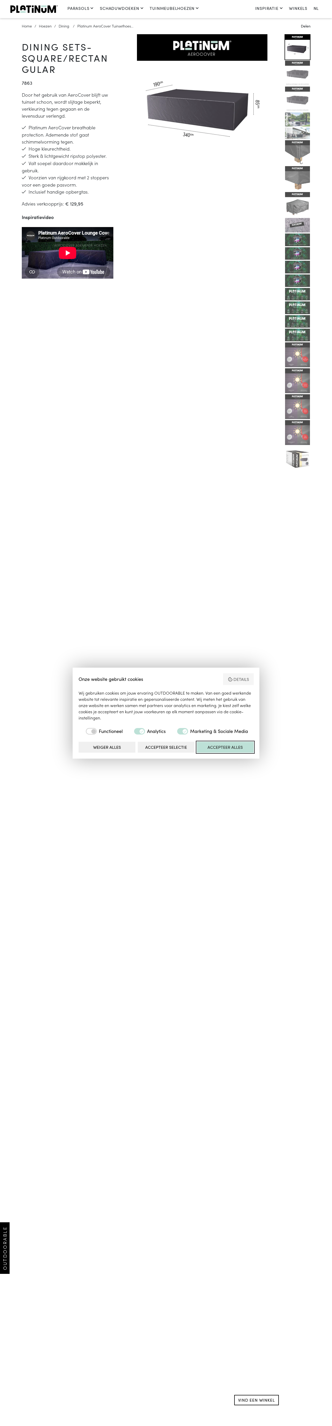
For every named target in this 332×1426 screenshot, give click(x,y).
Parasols (78, 8)
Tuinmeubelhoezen (172, 8)
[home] (34, 9)
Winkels (298, 8)
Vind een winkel (256, 1400)
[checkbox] (101, 731)
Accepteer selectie (166, 747)
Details (241, 679)
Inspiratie (267, 8)
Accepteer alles (225, 747)
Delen (305, 26)
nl (316, 8)
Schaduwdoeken (119, 8)
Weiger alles (107, 747)
